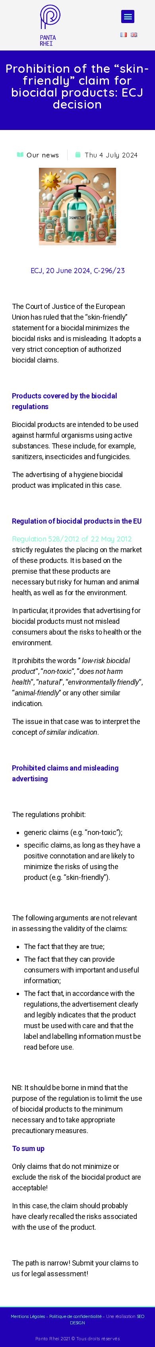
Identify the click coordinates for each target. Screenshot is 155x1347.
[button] (127, 16)
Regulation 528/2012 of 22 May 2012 (72, 538)
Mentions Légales (28, 1316)
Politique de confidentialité (75, 1316)
